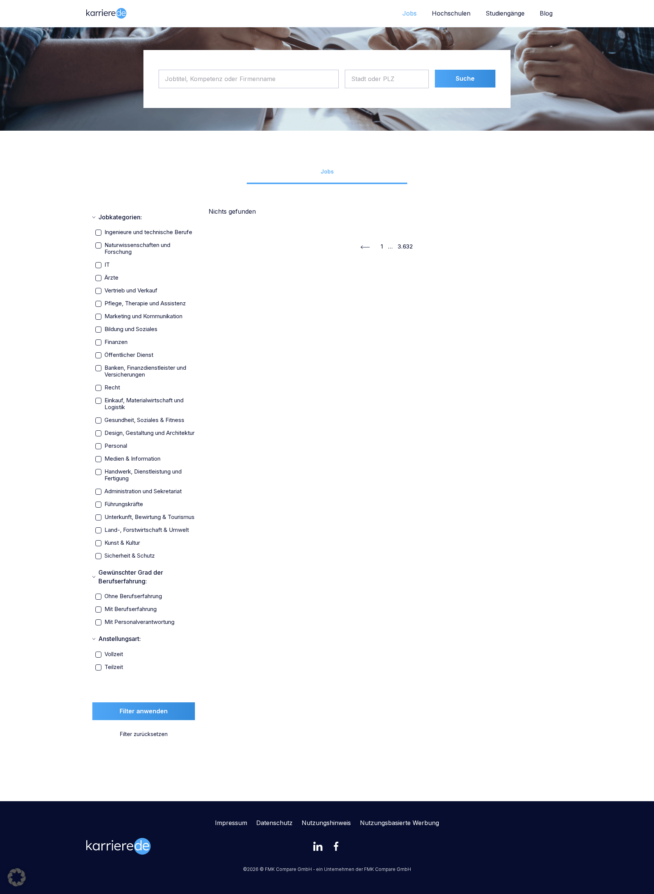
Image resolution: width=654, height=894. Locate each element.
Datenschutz (274, 823)
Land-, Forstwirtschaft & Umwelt (146, 530)
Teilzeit (113, 667)
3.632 (405, 246)
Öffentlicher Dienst (128, 355)
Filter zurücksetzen (144, 734)
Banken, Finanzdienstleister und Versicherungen (145, 371)
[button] (16, 877)
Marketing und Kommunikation (143, 316)
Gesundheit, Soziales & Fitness (144, 420)
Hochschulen (451, 13)
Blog (546, 13)
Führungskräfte (123, 504)
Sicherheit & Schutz (129, 555)
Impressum (231, 823)
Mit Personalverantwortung (139, 622)
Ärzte (111, 277)
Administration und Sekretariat (143, 491)
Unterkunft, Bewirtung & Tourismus (149, 517)
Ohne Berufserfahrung (133, 596)
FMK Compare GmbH (387, 869)
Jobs (409, 13)
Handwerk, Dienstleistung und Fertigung (143, 475)
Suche (465, 78)
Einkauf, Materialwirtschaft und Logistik (144, 404)
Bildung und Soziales (130, 329)
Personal (115, 445)
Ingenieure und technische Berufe (148, 232)
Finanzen (116, 342)
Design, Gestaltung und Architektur (149, 433)
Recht (112, 387)
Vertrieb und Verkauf (130, 290)
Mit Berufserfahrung (130, 609)
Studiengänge (505, 13)
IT (107, 264)
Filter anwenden (144, 711)
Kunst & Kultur (122, 542)
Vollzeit (113, 654)
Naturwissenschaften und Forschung (137, 248)
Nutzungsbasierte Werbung (399, 823)
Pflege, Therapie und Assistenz (145, 303)
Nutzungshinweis (326, 823)
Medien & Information (132, 458)
